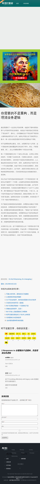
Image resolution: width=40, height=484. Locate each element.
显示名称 (4, 417)
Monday (22, 449)
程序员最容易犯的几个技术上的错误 (18, 314)
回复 (6, 366)
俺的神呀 (11, 333)
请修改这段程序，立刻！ (14, 308)
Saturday (14, 453)
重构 (2, 284)
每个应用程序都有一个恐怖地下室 (17, 306)
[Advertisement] (20, 28)
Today (13, 449)
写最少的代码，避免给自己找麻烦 (17, 294)
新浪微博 (23, 469)
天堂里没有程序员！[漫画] (14, 303)
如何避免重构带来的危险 (15, 320)
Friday (22, 453)
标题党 (33, 333)
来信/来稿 (26, 3)
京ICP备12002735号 (14, 480)
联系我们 (8, 468)
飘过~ (24, 333)
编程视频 (23, 458)
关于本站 (8, 465)
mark (24, 338)
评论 (2, 403)
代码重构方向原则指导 (13, 317)
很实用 (7, 338)
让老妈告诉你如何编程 (13, 297)
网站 (2, 426)
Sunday (31, 449)
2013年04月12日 (11, 284)
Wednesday (15, 456)
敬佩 (29, 338)
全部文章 (8, 462)
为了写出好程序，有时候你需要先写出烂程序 (21, 300)
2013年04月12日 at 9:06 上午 (12, 375)
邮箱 (2, 421)
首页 (17, 3)
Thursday (31, 453)
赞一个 (18, 333)
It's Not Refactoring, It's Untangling (20, 279)
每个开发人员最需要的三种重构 (16, 311)
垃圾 (34, 338)
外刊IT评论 (8, 3)
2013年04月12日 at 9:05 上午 (12, 359)
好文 (12, 338)
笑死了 (18, 338)
